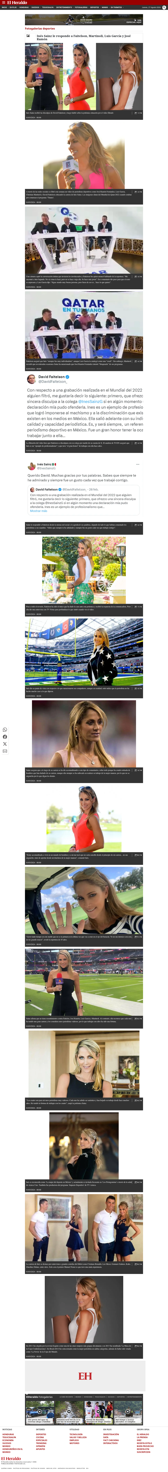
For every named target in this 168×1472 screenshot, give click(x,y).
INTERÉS (40, 1429)
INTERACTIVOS (110, 1443)
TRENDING (41, 1443)
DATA (105, 1437)
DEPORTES (121, 1397)
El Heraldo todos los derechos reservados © (18, 1462)
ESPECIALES (41, 1440)
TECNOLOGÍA (76, 1434)
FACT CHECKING (111, 1440)
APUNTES (40, 1449)
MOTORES (74, 1443)
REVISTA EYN (143, 1449)
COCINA (40, 1437)
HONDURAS (88, 1397)
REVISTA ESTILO (144, 1443)
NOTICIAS (7, 1429)
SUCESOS (111, 1397)
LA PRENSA (142, 1437)
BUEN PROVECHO (145, 1446)
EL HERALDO (143, 1434)
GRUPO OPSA (143, 1429)
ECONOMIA (8, 1440)
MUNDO (78, 1397)
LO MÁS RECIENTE (66, 1397)
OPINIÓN (40, 1446)
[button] (5, 729)
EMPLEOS (74, 1440)
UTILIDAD (74, 1429)
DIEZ (139, 1440)
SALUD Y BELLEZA (78, 1437)
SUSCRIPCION (143, 1452)
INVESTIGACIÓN (111, 1434)
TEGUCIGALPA (100, 1397)
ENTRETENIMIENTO (134, 1397)
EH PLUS (107, 1429)
